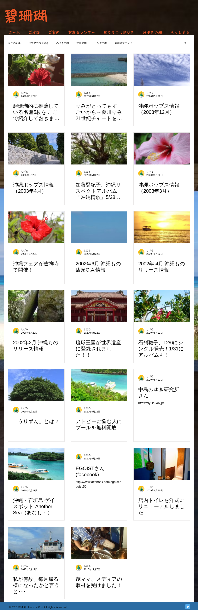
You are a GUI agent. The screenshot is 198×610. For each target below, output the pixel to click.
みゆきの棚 (62, 43)
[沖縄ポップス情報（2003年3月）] (162, 148)
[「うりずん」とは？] (36, 385)
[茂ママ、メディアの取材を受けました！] (99, 543)
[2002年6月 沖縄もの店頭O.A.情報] (99, 227)
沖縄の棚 (82, 43)
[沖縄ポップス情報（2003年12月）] (162, 70)
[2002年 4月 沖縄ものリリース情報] (162, 227)
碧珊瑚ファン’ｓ (124, 43)
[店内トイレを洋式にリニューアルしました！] (162, 464)
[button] (185, 44)
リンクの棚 (100, 43)
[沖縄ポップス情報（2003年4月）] (36, 148)
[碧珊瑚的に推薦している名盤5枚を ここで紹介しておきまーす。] (36, 70)
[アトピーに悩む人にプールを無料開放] (99, 385)
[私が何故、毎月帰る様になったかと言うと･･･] (36, 543)
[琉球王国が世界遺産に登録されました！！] (99, 306)
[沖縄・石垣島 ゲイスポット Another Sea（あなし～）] (36, 464)
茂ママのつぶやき (38, 43)
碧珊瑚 (25, 16)
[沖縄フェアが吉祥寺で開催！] (36, 227)
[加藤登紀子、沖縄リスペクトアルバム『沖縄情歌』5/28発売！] (99, 148)
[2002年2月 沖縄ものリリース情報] (36, 306)
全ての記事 (14, 43)
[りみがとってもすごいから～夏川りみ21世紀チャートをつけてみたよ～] (99, 70)
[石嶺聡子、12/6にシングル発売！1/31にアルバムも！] (162, 306)
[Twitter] (187, 606)
